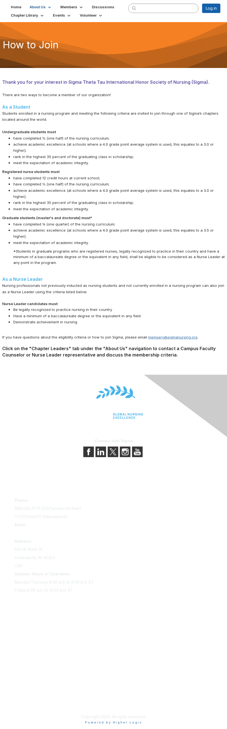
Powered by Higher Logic (113, 722)
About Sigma (26, 682)
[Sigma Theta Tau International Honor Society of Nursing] (113, 402)
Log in (211, 8)
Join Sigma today (30, 627)
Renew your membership (37, 643)
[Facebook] (89, 451)
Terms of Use (27, 697)
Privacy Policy (27, 689)
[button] (40, 7)
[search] (134, 8)
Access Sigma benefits (35, 635)
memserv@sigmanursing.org (172, 337)
